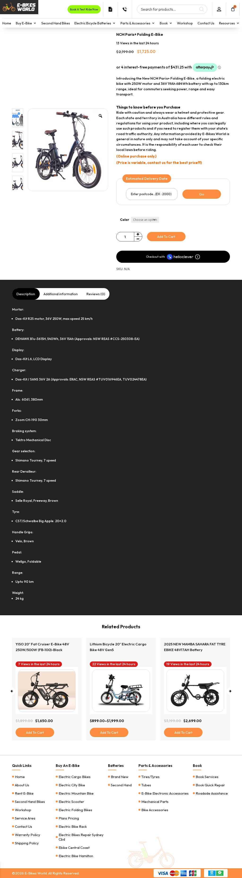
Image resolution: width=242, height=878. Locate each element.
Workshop (185, 23)
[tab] (26, 294)
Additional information (60, 294)
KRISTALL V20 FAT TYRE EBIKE (41, 644)
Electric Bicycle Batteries (92, 23)
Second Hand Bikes (55, 23)
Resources (227, 23)
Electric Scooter (71, 801)
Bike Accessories (154, 810)
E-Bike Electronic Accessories (165, 793)
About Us (22, 785)
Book (164, 23)
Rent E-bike (24, 793)
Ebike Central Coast (74, 847)
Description (25, 294)
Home (6, 23)
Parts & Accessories (135, 23)
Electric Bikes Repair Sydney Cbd (81, 837)
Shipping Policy (27, 843)
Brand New (119, 776)
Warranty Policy (27, 835)
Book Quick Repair (210, 785)
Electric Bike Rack (73, 826)
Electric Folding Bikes (75, 810)
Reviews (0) (95, 294)
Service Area (25, 818)
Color (124, 219)
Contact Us (206, 23)
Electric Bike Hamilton (76, 856)
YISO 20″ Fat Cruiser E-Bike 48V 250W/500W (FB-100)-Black (190, 647)
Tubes (146, 785)
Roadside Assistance (212, 793)
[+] (138, 234)
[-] (138, 239)
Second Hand (121, 785)
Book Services (207, 776)
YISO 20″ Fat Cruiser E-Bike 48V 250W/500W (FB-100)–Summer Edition (116, 650)
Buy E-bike (24, 23)
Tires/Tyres (150, 776)
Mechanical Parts (155, 801)
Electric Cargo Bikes (75, 776)
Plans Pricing (69, 818)
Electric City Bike (72, 785)
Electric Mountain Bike (76, 793)
